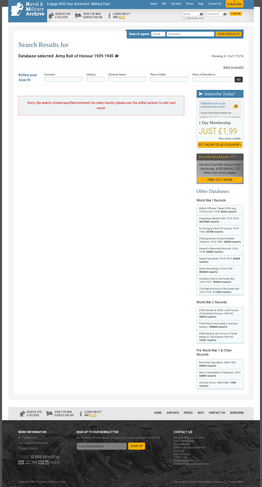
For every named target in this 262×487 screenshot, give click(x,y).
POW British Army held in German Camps (218, 325)
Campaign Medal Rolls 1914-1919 (219, 220)
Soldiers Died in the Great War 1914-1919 (217, 280)
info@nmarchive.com (195, 463)
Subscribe (237, 412)
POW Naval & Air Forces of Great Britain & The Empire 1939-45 (218, 337)
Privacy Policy (27, 448)
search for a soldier (62, 15)
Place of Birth (158, 74)
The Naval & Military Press (50, 481)
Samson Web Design (199, 481)
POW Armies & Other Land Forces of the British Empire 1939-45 (218, 313)
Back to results (234, 67)
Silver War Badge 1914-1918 (216, 270)
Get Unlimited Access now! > (220, 144)
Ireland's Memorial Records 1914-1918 (218, 250)
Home (153, 3)
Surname (49, 74)
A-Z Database (27, 437)
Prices (189, 3)
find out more (220, 180)
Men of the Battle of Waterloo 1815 (220, 374)
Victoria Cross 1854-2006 (217, 384)
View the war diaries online (93, 15)
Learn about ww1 (121, 15)
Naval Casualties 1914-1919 (219, 260)
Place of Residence (203, 74)
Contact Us (214, 3)
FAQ (164, 3)
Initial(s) (91, 74)
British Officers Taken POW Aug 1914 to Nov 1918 (217, 210)
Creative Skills (236, 481)
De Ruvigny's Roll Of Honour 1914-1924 (219, 230)
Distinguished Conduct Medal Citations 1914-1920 (220, 240)
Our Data (176, 3)
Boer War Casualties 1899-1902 (217, 364)
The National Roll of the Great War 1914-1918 (219, 290)
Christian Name (117, 74)
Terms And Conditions (33, 443)
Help (200, 3)
